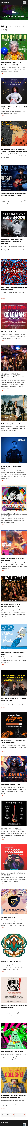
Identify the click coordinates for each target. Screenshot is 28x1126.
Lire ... (3, 73)
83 (21, 1114)
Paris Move (5, 2)
